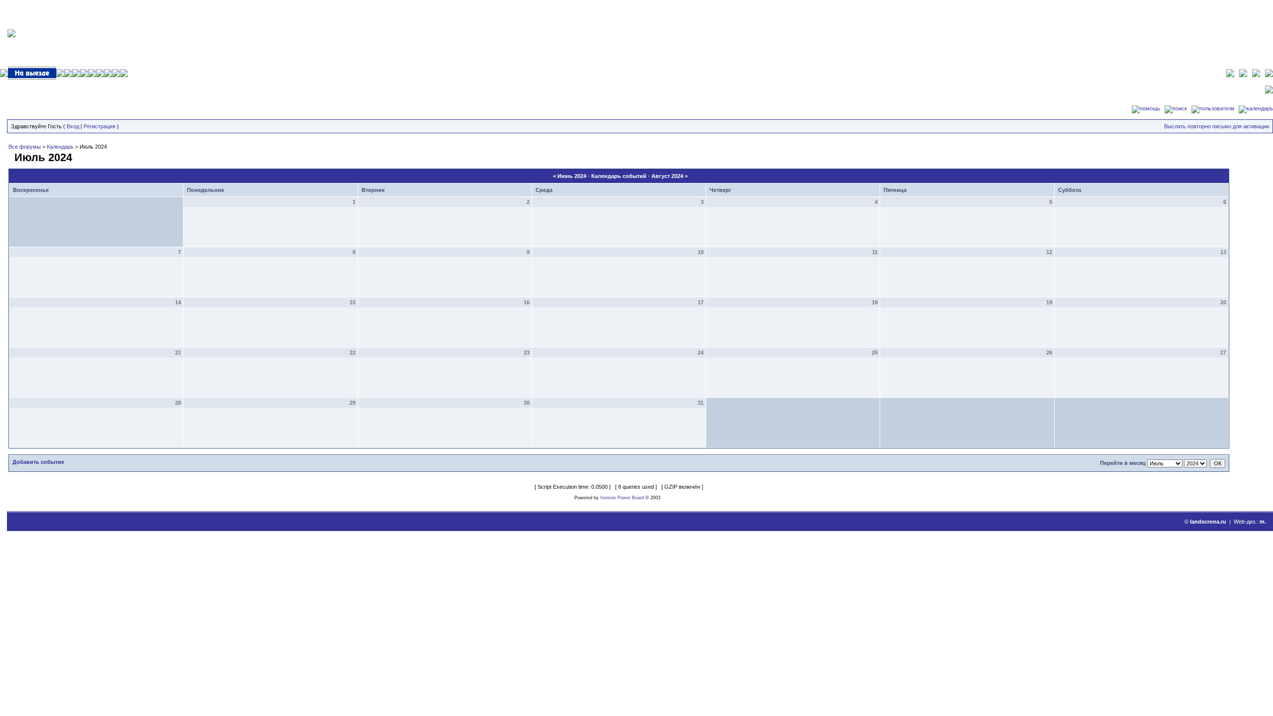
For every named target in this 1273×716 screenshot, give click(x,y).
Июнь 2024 (571, 176)
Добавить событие (38, 462)
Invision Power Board (622, 497)
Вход (73, 126)
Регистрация (99, 126)
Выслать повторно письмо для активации (1216, 126)
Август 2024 (667, 176)
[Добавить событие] (9, 156)
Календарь (60, 147)
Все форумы (24, 147)
